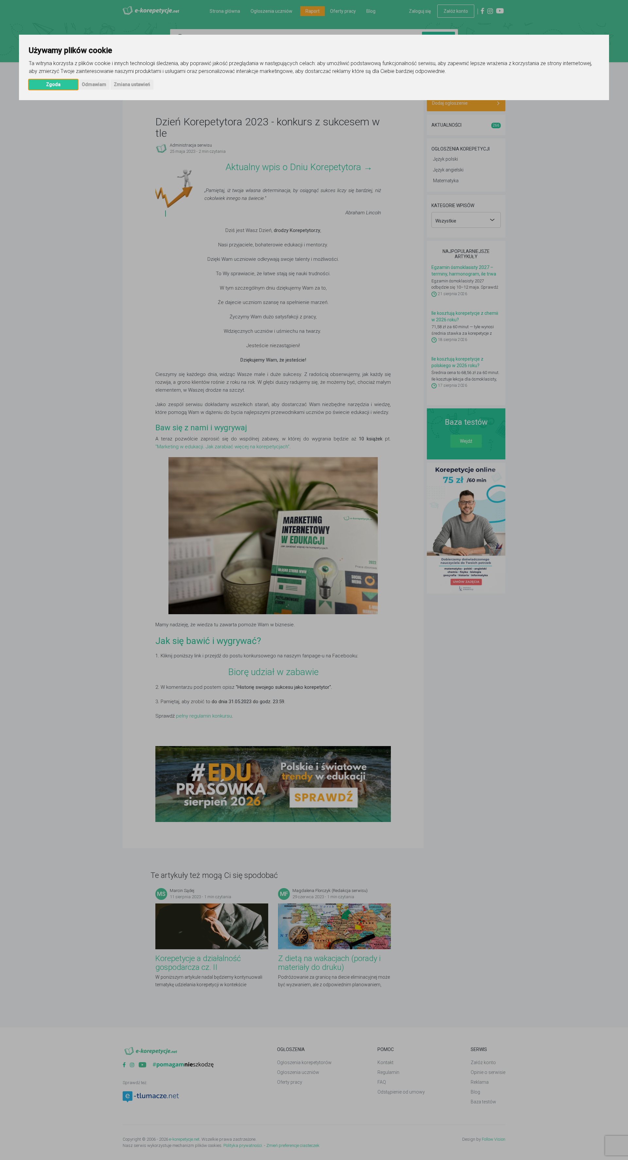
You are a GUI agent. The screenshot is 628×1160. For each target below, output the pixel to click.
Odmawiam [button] (94, 84)
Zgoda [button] (53, 84)
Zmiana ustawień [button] (132, 84)
